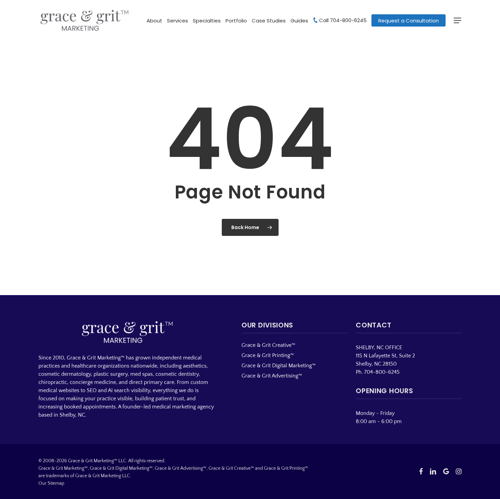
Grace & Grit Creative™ (268, 345)
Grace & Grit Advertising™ (271, 376)
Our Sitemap (51, 483)
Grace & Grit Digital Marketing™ (278, 366)
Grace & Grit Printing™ (267, 355)
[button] (458, 20)
